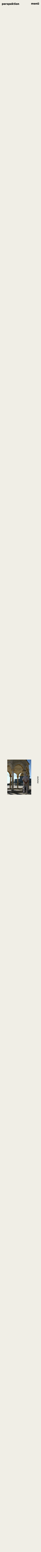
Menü (35, 3)
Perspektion (10, 3)
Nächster (38, 780)
